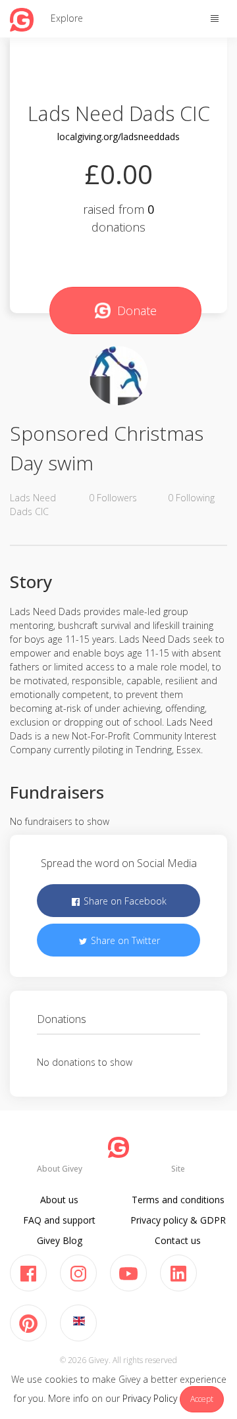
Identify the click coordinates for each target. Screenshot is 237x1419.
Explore (67, 18)
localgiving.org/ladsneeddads (118, 136)
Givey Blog (59, 1240)
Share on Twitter (124, 940)
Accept (201, 1399)
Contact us (178, 1240)
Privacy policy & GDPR (178, 1220)
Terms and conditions (178, 1199)
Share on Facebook (124, 901)
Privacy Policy (149, 1398)
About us (59, 1199)
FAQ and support (59, 1220)
